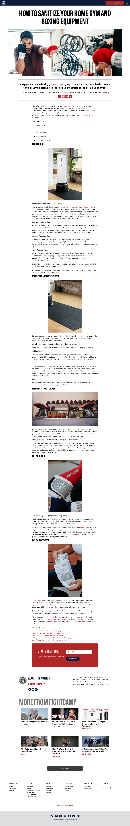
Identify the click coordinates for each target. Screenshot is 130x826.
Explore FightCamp (115, 3)
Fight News (68, 783)
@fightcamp (65, 619)
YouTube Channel (51, 619)
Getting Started (87, 788)
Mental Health (49, 790)
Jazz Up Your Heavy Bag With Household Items (49, 640)
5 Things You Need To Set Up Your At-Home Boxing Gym (52, 638)
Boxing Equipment (14, 783)
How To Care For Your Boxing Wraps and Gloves (49, 635)
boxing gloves (84, 527)
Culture (67, 790)
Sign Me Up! (72, 658)
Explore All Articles (65, 805)
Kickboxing (30, 786)
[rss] (78, 816)
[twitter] (51, 816)
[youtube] (65, 816)
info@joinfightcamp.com (110, 787)
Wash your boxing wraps (46, 611)
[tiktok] (73, 816)
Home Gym (11, 790)
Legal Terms (61, 821)
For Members (88, 783)
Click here (35, 272)
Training (30, 783)
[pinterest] (69, 816)
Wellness (49, 783)
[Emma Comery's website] (29, 689)
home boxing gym (69, 106)
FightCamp (53, 621)
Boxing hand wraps (39, 600)
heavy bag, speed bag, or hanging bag (80, 207)
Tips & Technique (31, 794)
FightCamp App (82, 621)
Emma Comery (103, 92)
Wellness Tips (49, 786)
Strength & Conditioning (33, 790)
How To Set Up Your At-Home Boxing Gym (47, 631)
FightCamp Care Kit (71, 534)
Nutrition (48, 792)
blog (42, 619)
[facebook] (56, 816)
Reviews (11, 786)
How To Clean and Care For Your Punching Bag (49, 633)
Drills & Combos (31, 792)
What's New (87, 786)
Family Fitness (49, 788)
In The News (68, 788)
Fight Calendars (69, 786)
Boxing (29, 788)
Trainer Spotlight (31, 796)
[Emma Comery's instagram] (36, 689)
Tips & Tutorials (12, 788)
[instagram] (60, 816)
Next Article (65, 768)
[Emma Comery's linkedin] (33, 689)
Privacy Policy (68, 821)
